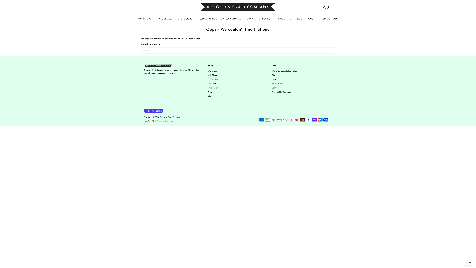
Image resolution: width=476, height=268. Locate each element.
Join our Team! (330, 18)
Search (275, 87)
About (311, 18)
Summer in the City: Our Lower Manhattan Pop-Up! (226, 18)
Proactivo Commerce (165, 121)
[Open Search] (324, 7)
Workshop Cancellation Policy (284, 70)
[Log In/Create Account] (328, 7)
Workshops (145, 18)
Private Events (283, 18)
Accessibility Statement (281, 92)
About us (275, 75)
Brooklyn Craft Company (170, 117)
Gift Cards (264, 18)
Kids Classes (165, 18)
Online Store (185, 18)
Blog (299, 18)
